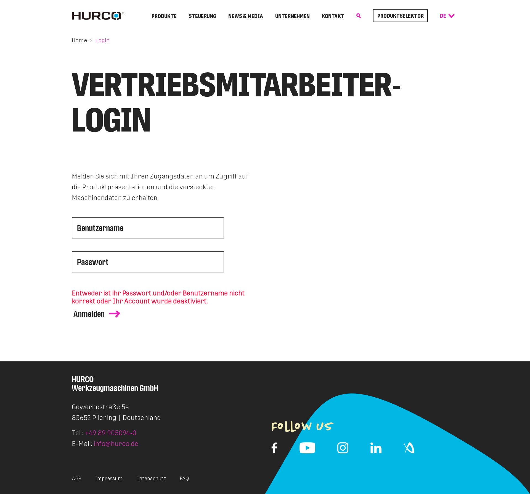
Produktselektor (400, 15)
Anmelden (89, 314)
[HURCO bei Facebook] (274, 447)
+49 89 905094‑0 (110, 433)
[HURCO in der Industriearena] (409, 447)
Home (79, 40)
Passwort (92, 262)
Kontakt (333, 16)
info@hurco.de (116, 444)
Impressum (109, 478)
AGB (76, 478)
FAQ (184, 478)
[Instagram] (342, 447)
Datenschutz (151, 478)
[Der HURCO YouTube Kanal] (307, 447)
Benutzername (100, 228)
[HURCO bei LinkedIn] (375, 447)
